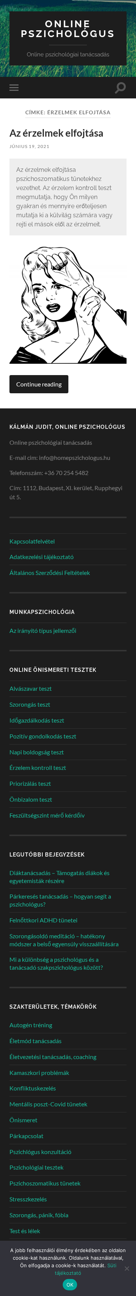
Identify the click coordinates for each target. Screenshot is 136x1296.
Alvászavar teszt (30, 688)
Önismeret (23, 1119)
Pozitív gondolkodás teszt (42, 736)
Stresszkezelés (28, 1199)
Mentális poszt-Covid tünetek (48, 1104)
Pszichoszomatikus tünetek (44, 1183)
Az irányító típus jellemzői (42, 630)
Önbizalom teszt (30, 799)
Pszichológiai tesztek (36, 1167)
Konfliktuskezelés (32, 1088)
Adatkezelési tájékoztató (41, 556)
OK (70, 1285)
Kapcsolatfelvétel (32, 541)
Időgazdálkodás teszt (36, 720)
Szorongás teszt (29, 704)
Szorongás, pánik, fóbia (38, 1214)
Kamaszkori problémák (39, 1072)
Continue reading (39, 384)
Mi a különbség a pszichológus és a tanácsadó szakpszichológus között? (56, 963)
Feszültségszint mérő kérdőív (47, 815)
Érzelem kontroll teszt (37, 767)
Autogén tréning (30, 1024)
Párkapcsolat (26, 1135)
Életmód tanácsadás (35, 1040)
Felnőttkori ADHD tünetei (43, 920)
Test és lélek (24, 1230)
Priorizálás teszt (30, 783)
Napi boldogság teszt (36, 751)
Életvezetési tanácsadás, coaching (52, 1056)
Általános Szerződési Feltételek (49, 572)
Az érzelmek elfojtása (56, 133)
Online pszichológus (68, 28)
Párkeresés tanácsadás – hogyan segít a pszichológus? (60, 900)
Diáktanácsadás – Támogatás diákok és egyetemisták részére (59, 876)
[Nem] (126, 1268)
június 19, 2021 (29, 146)
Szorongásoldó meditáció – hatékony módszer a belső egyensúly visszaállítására (64, 939)
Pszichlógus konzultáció (40, 1151)
